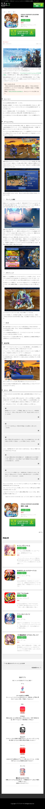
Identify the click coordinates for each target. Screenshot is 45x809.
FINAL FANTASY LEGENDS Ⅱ (16, 91)
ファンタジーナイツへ (22, 621)
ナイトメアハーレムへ (22, 555)
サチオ (41, 532)
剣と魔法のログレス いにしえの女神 (15, 663)
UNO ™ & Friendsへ (22, 601)
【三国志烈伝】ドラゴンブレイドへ (22, 643)
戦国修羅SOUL (35, 667)
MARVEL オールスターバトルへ (22, 579)
